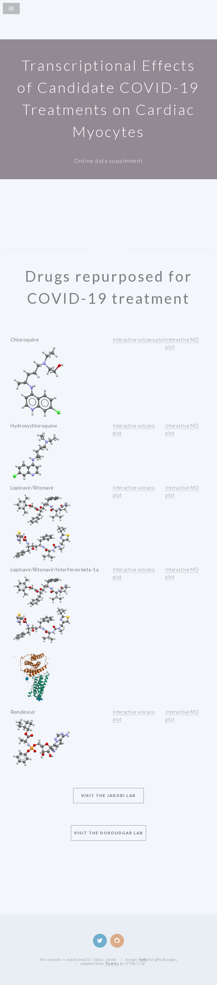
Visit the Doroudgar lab (108, 832)
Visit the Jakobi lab (108, 795)
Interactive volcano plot (139, 340)
